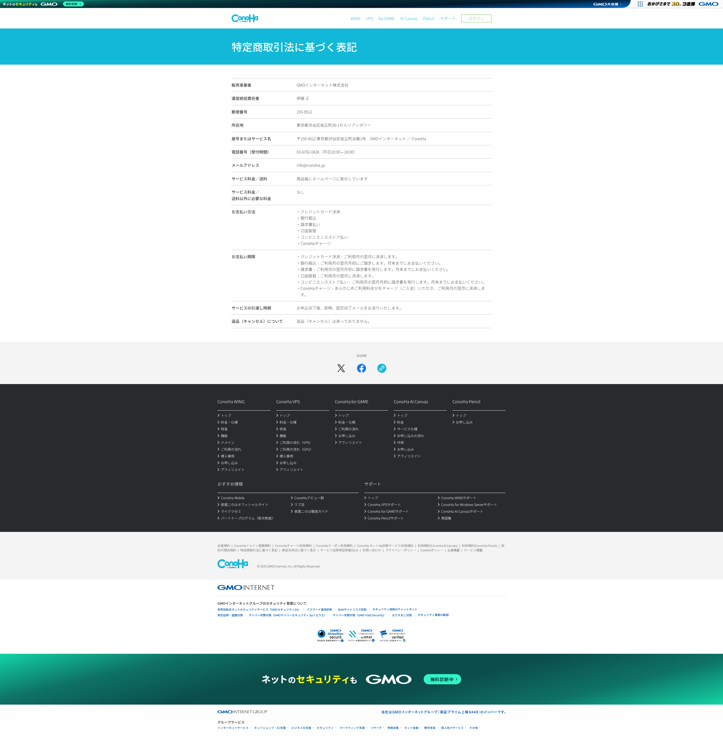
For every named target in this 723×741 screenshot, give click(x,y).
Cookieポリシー (432, 550)
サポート (448, 18)
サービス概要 (473, 550)
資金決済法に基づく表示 (299, 550)
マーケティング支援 (352, 728)
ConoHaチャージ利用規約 (293, 545)
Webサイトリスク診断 (352, 609)
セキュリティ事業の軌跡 (433, 615)
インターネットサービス (233, 728)
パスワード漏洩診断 (319, 609)
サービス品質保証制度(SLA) (339, 550)
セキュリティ (325, 728)
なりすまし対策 (402, 615)
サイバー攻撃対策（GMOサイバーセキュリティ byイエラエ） (288, 615)
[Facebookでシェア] (361, 368)
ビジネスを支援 (301, 728)
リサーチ (376, 728)
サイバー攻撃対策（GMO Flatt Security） (359, 615)
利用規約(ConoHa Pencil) (479, 545)
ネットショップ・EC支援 (270, 728)
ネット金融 (411, 728)
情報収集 (393, 728)
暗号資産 (429, 728)
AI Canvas (408, 18)
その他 (473, 728)
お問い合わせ (371, 550)
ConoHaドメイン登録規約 (252, 545)
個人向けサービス (452, 728)
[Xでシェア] (341, 368)
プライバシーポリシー (400, 550)
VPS (369, 18)
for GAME (387, 18)
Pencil (428, 18)
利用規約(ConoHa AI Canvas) (438, 545)
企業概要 (453, 550)
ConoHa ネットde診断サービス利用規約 (385, 545)
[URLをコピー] (381, 368)
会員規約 (223, 545)
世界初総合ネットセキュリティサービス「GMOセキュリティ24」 (259, 609)
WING (355, 18)
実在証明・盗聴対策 (230, 615)
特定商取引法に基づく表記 (259, 550)
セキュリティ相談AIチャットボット (395, 609)
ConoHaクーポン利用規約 (334, 545)
